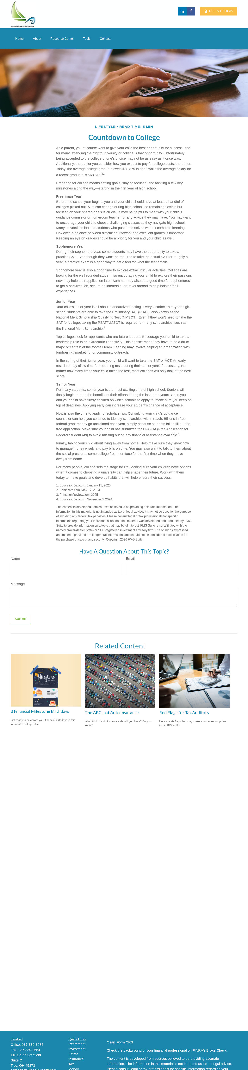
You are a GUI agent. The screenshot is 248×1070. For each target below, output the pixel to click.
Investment (76, 1049)
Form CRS (125, 1042)
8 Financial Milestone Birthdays (40, 711)
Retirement (76, 1044)
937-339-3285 (32, 1045)
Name (15, 558)
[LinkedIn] (182, 11)
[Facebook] (191, 11)
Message (18, 584)
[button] (19, 38)
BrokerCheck (216, 1050)
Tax (71, 1064)
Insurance (76, 1059)
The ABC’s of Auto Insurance (112, 712)
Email (130, 558)
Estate (73, 1054)
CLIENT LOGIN (221, 11)
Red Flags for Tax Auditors (184, 712)
